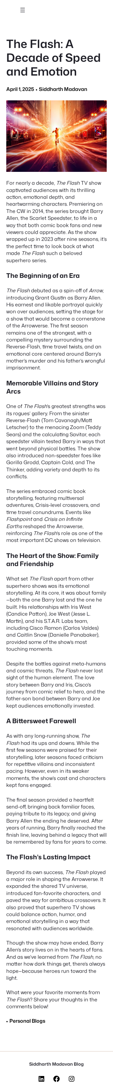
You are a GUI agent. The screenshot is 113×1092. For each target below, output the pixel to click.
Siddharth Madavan (63, 89)
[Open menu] (22, 10)
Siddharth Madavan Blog (56, 1064)
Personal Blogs (27, 1020)
